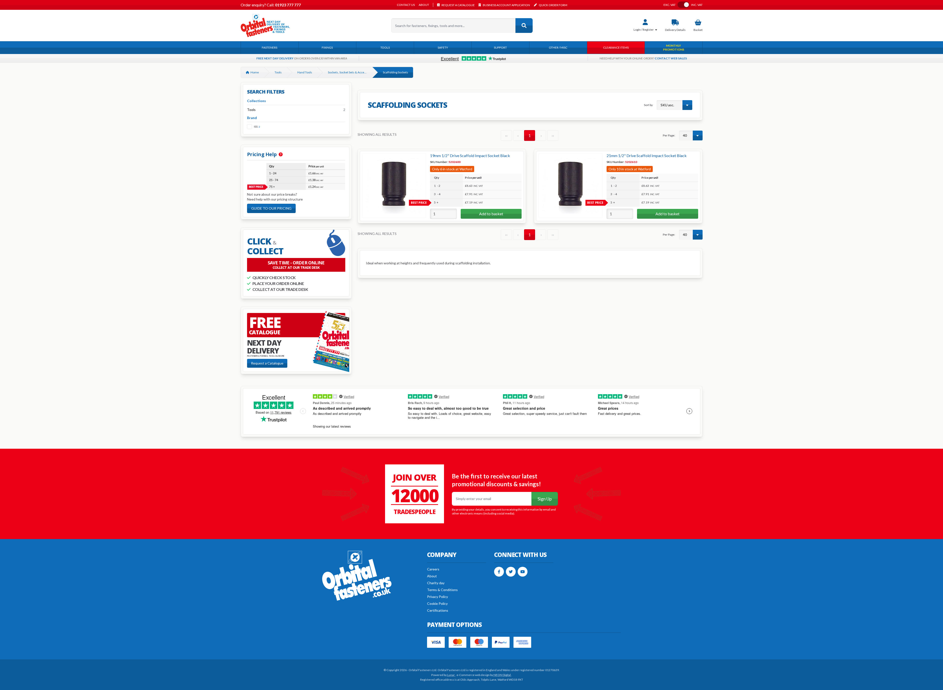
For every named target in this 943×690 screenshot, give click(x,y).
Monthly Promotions (673, 47)
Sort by (648, 105)
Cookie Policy (437, 603)
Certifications (437, 610)
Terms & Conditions (442, 590)
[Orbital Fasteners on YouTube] (522, 572)
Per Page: (669, 135)
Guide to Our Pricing (271, 208)
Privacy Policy (437, 597)
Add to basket (491, 213)
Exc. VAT (670, 4)
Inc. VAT (697, 4)
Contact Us (406, 4)
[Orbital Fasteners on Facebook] (499, 572)
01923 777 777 (287, 4)
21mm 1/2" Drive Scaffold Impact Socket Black (647, 155)
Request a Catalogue (267, 363)
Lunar (451, 675)
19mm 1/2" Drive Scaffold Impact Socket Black (470, 155)
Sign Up (545, 498)
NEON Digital (502, 675)
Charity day (435, 583)
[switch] (683, 4)
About (424, 4)
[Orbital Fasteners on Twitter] (511, 572)
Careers (433, 569)
